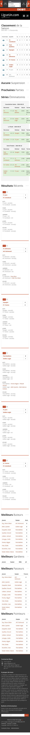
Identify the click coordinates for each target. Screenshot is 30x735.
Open (27, 9)
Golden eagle (11, 65)
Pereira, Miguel (6, 542)
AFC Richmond (11, 75)
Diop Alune (13, 276)
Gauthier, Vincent (6, 533)
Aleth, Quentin (6, 526)
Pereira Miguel (14, 383)
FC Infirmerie (12, 55)
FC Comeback (12, 6)
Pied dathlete (11, 45)
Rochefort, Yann (6, 548)
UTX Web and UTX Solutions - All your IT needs (13, 722)
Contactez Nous (5, 728)
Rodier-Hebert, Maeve (8, 552)
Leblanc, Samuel (6, 536)
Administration (15, 728)
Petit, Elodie (5, 545)
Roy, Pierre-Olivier (7, 523)
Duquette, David (6, 530)
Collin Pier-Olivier (16, 278)
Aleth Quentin (14, 387)
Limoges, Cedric (6, 539)
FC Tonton (11, 3)
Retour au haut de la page (14, 720)
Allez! (26, 715)
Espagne (11, 50)
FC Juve (11, 70)
